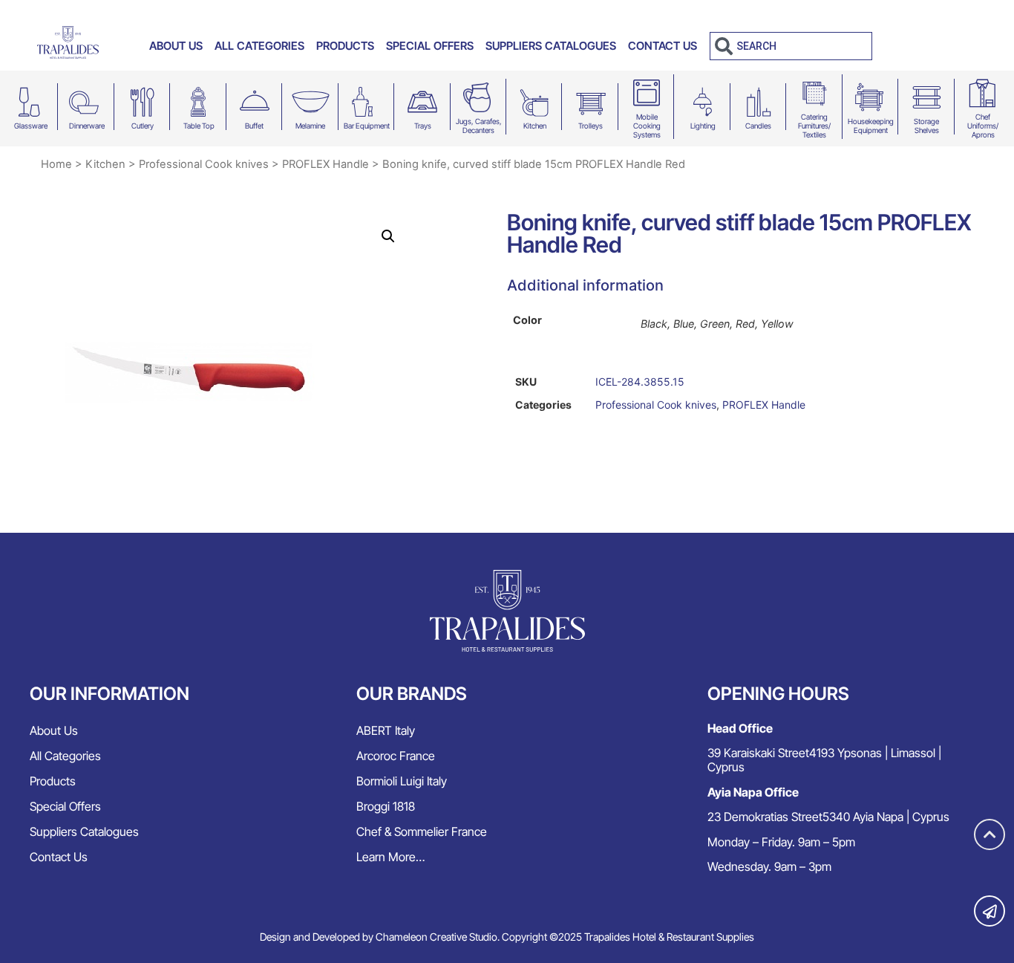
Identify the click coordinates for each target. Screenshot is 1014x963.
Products (345, 46)
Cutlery (142, 125)
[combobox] (791, 46)
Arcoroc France (395, 755)
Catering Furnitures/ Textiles (814, 125)
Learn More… (390, 856)
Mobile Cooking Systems (647, 125)
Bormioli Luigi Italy (401, 781)
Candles (758, 125)
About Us (176, 46)
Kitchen (534, 125)
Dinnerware (87, 125)
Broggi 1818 (385, 806)
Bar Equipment (367, 125)
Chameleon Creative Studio (436, 936)
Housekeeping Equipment (871, 125)
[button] (388, 236)
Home (56, 164)
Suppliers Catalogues (550, 46)
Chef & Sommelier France (421, 831)
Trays (422, 125)
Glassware (31, 125)
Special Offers (430, 46)
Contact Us (662, 46)
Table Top (199, 125)
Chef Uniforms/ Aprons (982, 125)
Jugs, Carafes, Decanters (479, 125)
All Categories (259, 46)
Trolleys (590, 125)
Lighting (703, 125)
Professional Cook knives (204, 164)
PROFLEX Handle (325, 164)
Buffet (254, 125)
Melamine (310, 125)
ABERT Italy (385, 730)
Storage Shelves (926, 125)
